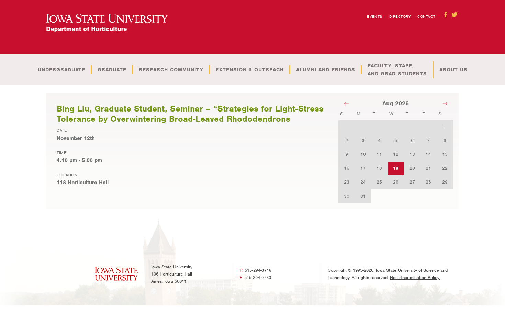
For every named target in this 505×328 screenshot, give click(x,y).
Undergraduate (61, 70)
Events (374, 16)
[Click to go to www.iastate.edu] (116, 274)
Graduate (112, 70)
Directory (400, 16)
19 (396, 168)
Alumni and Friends (325, 70)
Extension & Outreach (250, 70)
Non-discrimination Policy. (415, 277)
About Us (453, 70)
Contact (426, 16)
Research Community (171, 70)
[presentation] (107, 23)
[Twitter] (454, 15)
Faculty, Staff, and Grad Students (397, 69)
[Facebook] (445, 15)
